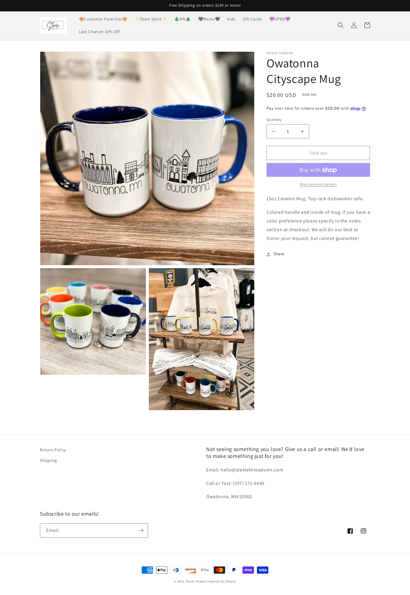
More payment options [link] (318, 184)
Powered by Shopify (221, 581)
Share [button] (279, 254)
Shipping (48, 460)
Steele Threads (196, 581)
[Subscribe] (141, 530)
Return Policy (53, 449)
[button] (340, 25)
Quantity (274, 119)
